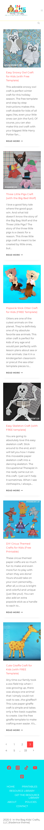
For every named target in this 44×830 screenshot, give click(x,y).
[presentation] (22, 48)
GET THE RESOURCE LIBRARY (27, 796)
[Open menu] (41, 10)
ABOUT (11, 801)
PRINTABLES (29, 786)
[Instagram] (18, 768)
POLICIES (31, 801)
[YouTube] (35, 768)
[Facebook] (9, 768)
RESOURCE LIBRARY (22, 790)
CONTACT (22, 806)
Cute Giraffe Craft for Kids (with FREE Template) (19, 669)
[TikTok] (26, 768)
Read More (14, 141)
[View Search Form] (38, 23)
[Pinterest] (22, 776)
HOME (11, 786)
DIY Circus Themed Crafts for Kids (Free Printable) (18, 547)
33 (25, 750)
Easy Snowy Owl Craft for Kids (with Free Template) (20, 76)
